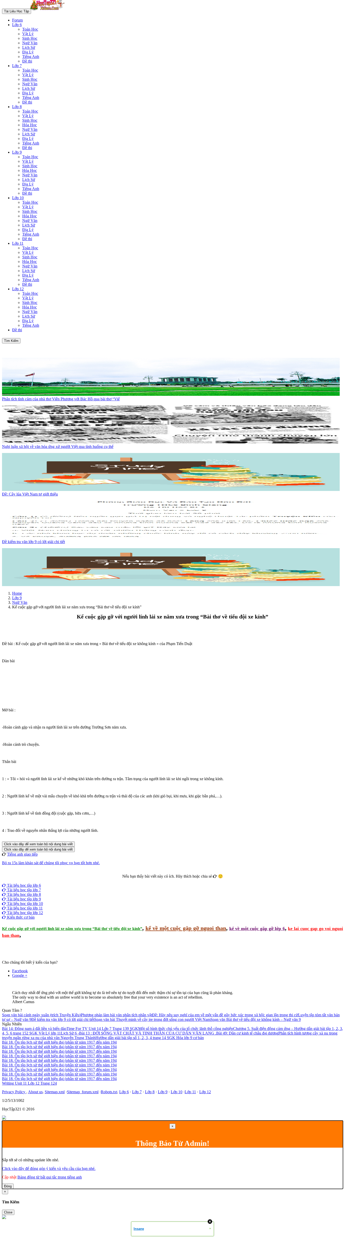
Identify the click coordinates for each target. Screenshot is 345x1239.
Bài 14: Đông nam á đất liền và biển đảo (34, 1028)
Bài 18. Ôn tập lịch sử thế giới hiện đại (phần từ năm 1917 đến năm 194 (59, 1042)
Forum (17, 20)
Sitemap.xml (55, 1092)
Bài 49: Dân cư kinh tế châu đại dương (247, 1033)
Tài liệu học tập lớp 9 (23, 899)
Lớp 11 (17, 243)
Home (17, 593)
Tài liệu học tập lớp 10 (24, 903)
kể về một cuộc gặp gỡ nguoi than (185, 928)
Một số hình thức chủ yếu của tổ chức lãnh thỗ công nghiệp (185, 1028)
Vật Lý (28, 34)
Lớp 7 (17, 66)
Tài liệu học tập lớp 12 (24, 913)
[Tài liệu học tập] (48, 11)
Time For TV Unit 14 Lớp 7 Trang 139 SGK (102, 1028)
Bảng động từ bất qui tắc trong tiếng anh (49, 1177)
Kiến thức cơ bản (20, 917)
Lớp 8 (17, 107)
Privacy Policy (14, 1092)
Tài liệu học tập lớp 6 (23, 885)
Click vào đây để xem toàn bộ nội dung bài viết (38, 844)
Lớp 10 (18, 198)
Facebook (159, 881)
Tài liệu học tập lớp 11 (24, 908)
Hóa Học (29, 125)
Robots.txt (109, 1092)
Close (8, 1212)
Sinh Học (29, 38)
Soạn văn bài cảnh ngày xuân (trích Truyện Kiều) (41, 1015)
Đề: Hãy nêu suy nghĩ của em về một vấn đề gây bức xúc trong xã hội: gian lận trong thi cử (225, 1015)
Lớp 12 (18, 289)
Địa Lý (28, 52)
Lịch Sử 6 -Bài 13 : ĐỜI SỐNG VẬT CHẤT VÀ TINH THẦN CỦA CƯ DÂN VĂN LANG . (138, 1033)
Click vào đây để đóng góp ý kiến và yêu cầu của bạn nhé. (48, 1168)
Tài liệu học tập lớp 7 (23, 890)
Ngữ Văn (29, 43)
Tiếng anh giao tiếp (22, 854)
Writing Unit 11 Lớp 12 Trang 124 (29, 1083)
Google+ (175, 881)
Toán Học (30, 29)
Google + (19, 975)
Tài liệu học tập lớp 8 (23, 894)
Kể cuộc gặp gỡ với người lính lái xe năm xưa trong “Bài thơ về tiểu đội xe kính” (72, 928)
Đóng (8, 1186)
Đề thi (27, 61)
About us (35, 1092)
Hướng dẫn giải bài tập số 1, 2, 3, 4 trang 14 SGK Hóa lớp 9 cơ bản (149, 1038)
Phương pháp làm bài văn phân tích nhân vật (116, 1015)
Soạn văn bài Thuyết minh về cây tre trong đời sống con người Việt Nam (152, 1019)
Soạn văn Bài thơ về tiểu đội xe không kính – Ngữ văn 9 (255, 1019)
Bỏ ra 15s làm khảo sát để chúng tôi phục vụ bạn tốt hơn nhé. (51, 863)
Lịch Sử (28, 47)
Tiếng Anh (30, 56)
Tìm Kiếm (11, 341)
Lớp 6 (17, 25)
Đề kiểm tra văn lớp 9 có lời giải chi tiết (62, 1019)
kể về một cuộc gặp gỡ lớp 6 (257, 928)
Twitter (188, 881)
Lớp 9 (17, 152)
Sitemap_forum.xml (82, 1092)
